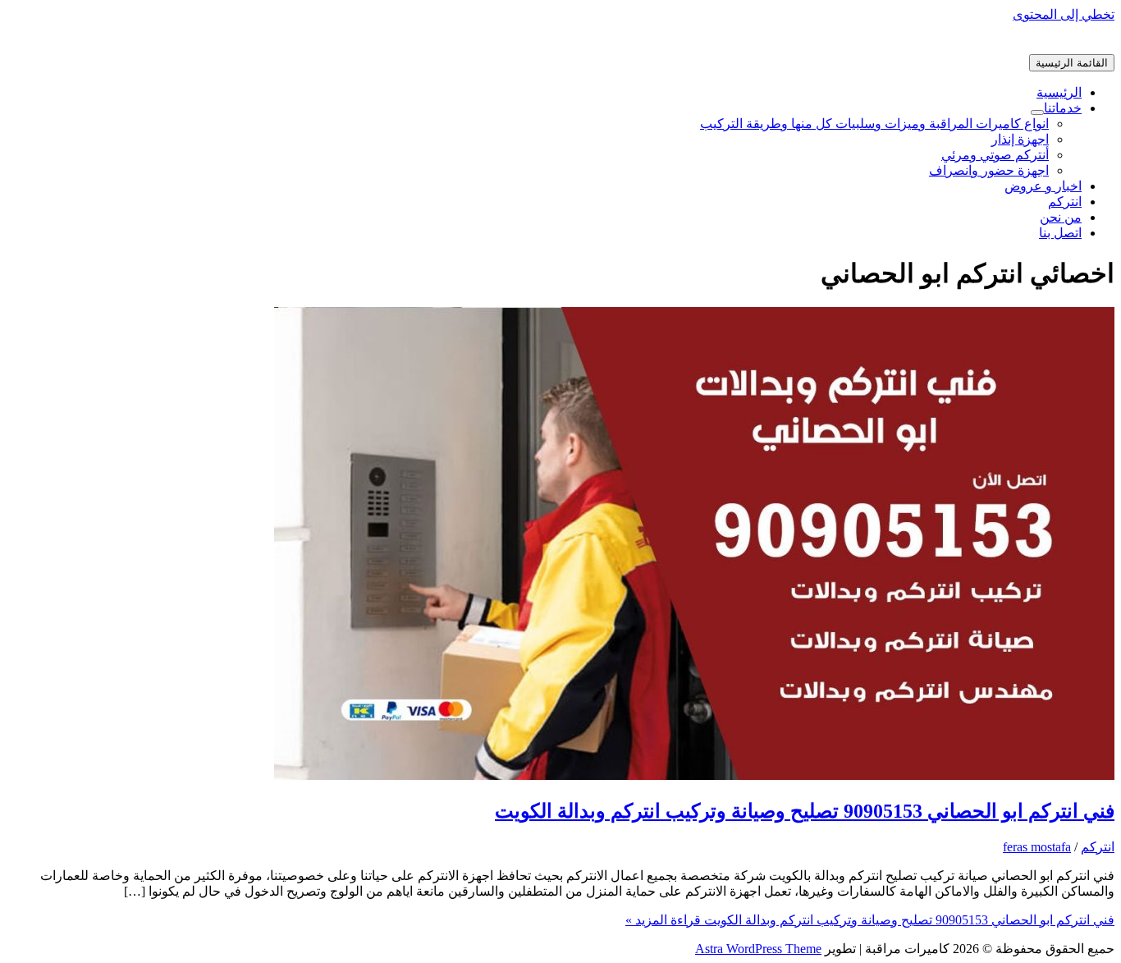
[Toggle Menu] (1037, 112)
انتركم (1065, 202)
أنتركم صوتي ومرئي (995, 155)
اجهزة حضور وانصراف (989, 170)
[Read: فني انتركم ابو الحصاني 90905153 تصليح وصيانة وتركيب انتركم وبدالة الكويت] (694, 775)
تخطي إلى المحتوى (1063, 14)
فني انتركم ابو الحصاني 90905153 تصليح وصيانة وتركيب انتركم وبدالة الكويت (804, 811)
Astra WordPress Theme (758, 949)
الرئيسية (1059, 92)
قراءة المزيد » (869, 920)
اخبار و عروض (1043, 186)
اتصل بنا (1060, 233)
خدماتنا (1063, 108)
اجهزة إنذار (1020, 139)
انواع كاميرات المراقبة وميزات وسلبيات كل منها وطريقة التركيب (874, 124)
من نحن (1061, 217)
